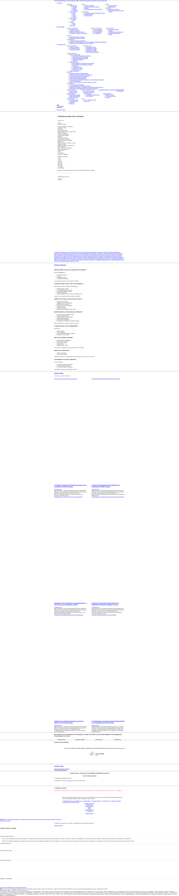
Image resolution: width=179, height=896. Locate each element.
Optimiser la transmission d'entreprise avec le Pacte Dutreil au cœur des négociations (68, 721)
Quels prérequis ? (87, 93)
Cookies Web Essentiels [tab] (5, 843)
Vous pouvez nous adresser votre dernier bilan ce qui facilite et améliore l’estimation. (76, 170)
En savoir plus (59, 825)
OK (55, 825)
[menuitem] (91, 3)
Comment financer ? (107, 93)
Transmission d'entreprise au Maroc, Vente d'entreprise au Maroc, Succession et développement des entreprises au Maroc (88, 259)
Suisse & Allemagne (89, 809)
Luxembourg (89, 811)
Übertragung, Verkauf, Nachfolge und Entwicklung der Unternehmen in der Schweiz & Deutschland (95, 257)
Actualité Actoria (58, 489)
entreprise (69, 780)
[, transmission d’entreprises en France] (80, 0)
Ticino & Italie (89, 804)
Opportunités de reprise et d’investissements (107, 89)
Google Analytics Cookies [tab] (6, 850)
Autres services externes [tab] (5, 860)
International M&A (89, 806)
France (89, 808)
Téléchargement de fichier (63, 176)
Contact (110, 11)
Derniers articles (58, 373)
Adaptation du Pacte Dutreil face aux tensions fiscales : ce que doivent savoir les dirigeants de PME (70, 603)
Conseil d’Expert (70, 98)
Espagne (89, 807)
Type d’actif (61, 120)
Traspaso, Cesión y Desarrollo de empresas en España (74, 256)
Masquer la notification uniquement (18, 887)
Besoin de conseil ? (61, 109)
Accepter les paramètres (5, 887)
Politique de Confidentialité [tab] (6, 878)
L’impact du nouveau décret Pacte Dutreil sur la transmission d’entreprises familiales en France (105, 603)
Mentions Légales (89, 813)
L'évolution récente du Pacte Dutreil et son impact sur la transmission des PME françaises (70, 485)
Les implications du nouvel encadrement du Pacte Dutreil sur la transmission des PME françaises (108, 721)
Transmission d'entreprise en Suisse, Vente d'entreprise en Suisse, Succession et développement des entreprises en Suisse (80, 252)
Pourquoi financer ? (71, 93)
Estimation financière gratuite (61, 770)
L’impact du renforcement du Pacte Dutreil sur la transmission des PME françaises (106, 485)
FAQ (82, 98)
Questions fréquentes (60, 265)
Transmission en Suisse (89, 803)
